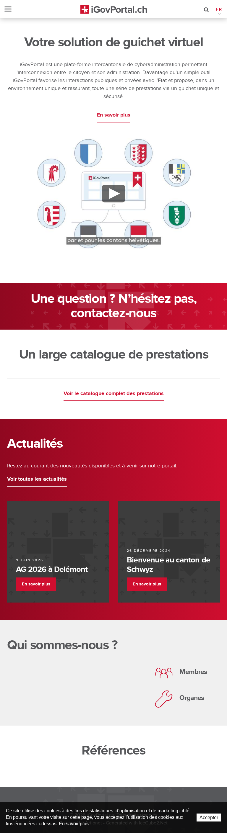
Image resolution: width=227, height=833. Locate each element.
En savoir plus (113, 115)
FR (219, 9)
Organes (191, 698)
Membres (193, 672)
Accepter (209, 817)
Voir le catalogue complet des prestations (114, 393)
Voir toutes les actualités (37, 479)
